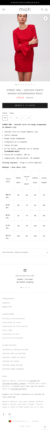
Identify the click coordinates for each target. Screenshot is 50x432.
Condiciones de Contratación (14, 326)
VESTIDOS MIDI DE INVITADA (14, 354)
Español (35, 421)
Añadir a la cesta (25, 105)
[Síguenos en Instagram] (9, 414)
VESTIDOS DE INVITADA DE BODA (15, 350)
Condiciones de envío (11, 322)
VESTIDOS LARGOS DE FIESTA (14, 357)
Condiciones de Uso (10, 334)
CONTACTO (6, 303)
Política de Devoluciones (13, 319)
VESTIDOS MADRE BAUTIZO (12, 365)
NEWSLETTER (7, 307)
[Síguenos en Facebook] (3, 414)
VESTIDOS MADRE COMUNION (13, 369)
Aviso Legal (7, 330)
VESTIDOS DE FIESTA (10, 361)
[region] (25, 276)
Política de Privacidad (12, 338)
